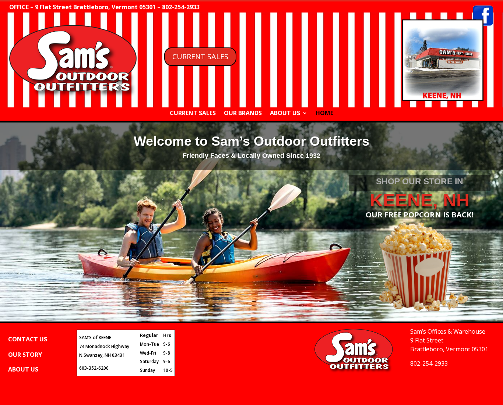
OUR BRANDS (243, 113)
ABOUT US (285, 113)
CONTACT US (27, 339)
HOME (324, 113)
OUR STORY (25, 355)
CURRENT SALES (200, 56)
